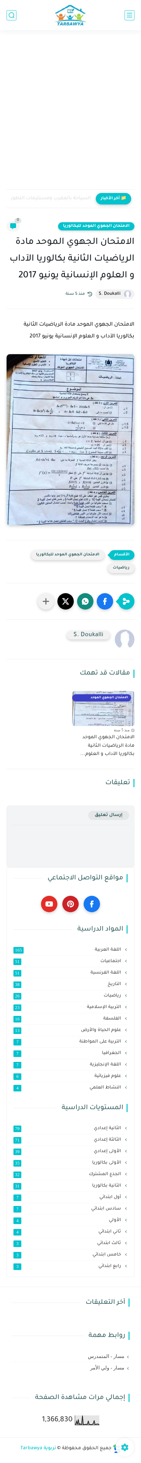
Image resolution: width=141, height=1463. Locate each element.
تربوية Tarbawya (38, 1448)
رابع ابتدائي (69, 1266)
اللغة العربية (68, 950)
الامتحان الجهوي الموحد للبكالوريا (96, 226)
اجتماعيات (68, 961)
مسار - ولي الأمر (107, 1367)
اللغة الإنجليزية (69, 1064)
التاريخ (68, 984)
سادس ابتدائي (69, 1209)
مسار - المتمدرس (106, 1356)
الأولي (69, 1220)
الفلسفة (68, 1019)
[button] (105, 601)
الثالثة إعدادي (68, 1140)
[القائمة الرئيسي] (129, 15)
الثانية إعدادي (68, 1128)
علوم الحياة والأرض (68, 1030)
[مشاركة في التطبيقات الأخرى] (46, 601)
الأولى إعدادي (68, 1151)
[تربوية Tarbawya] (70, 15)
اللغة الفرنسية (68, 973)
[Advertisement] (70, 113)
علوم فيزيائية (69, 1076)
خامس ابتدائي (69, 1255)
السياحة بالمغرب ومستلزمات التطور (51, 198)
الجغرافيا (69, 1053)
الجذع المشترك (68, 1174)
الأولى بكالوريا (68, 1163)
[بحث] (11, 15)
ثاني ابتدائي (69, 1232)
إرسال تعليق (109, 815)
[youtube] (49, 904)
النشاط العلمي (69, 1087)
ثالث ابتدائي (69, 1243)
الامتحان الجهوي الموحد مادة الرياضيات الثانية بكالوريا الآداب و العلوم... (107, 746)
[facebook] (92, 904)
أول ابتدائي (69, 1197)
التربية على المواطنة (69, 1041)
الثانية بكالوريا (68, 1186)
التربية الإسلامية (68, 1007)
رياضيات (121, 568)
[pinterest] (70, 904)
